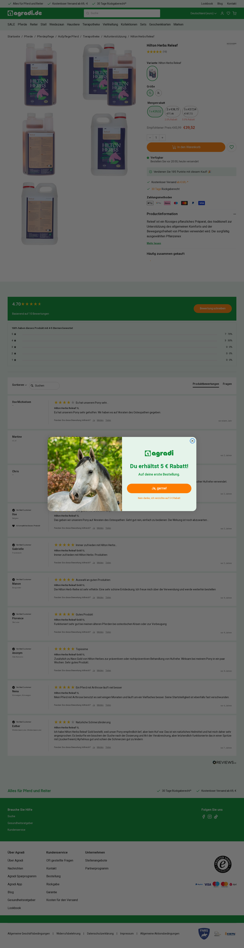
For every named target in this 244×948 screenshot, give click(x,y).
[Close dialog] (192, 440)
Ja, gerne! (159, 488)
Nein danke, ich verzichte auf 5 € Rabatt (159, 497)
